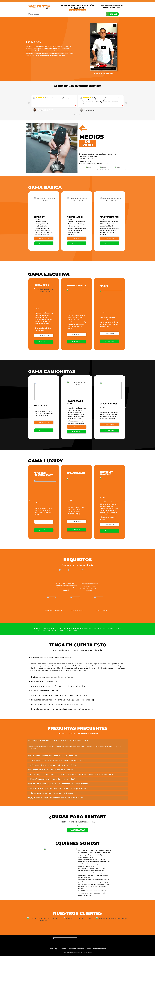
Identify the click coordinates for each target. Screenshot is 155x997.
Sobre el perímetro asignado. (44, 691)
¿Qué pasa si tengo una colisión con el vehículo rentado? (57, 798)
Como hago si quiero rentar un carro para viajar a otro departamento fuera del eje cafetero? (73, 774)
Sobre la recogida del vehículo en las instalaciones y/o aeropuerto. (62, 709)
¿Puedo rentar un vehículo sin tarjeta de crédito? (53, 765)
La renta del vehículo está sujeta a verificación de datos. (57, 704)
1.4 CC (102, 408)
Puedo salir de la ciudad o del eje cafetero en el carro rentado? (59, 784)
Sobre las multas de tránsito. (44, 681)
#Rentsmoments (33, 14)
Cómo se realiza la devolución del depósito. (51, 657)
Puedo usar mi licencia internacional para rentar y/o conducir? (59, 788)
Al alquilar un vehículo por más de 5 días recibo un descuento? (59, 740)
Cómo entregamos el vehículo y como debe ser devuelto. (58, 686)
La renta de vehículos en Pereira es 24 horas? (51, 770)
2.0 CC (70, 405)
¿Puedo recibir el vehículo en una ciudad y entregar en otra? (58, 760)
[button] (97, 169)
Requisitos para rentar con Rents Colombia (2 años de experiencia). (62, 700)
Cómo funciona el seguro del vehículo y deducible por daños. (60, 695)
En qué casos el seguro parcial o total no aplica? (52, 779)
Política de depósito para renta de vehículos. (52, 677)
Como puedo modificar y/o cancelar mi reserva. (52, 793)
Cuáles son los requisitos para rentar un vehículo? (53, 756)
